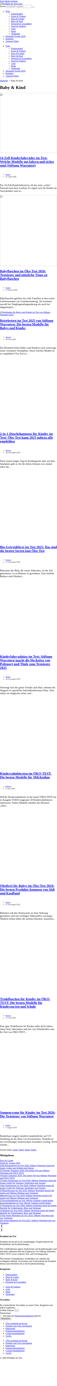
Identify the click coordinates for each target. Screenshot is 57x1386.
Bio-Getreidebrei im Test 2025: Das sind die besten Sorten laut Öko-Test (28, 549)
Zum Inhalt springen (9, 1)
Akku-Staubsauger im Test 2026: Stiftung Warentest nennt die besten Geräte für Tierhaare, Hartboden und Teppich (27, 1186)
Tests (8, 11)
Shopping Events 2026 (15, 36)
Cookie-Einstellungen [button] (15, 1333)
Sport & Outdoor (18, 26)
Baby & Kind (17, 21)
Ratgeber (9, 39)
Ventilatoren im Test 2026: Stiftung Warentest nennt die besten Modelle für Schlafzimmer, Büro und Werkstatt (27, 1211)
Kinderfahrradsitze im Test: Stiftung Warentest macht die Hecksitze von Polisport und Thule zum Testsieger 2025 (26, 662)
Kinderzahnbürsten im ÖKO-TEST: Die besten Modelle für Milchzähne (25, 775)
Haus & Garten (17, 19)
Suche (2, 6)
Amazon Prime (12, 41)
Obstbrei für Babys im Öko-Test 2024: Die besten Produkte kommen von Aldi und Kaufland (27, 889)
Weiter (33, 1150)
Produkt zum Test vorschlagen (19, 1326)
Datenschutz (5, 1313)
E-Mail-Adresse (7, 1310)
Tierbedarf (15, 34)
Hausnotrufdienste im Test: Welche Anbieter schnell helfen (25, 1203)
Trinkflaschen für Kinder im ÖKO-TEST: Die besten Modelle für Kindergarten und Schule (25, 1002)
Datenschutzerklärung (24, 1316)
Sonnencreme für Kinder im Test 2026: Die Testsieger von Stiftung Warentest (27, 1114)
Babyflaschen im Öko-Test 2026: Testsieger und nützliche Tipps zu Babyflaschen (23, 274)
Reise (13, 31)
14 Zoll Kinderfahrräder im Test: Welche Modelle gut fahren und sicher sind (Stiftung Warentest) (27, 161)
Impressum (10, 1328)
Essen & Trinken (18, 16)
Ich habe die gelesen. (22, 1316)
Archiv (9, 1336)
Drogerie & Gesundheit (21, 24)
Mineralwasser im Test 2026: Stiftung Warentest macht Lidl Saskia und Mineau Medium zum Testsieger (26, 1196)
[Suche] (33, 1363)
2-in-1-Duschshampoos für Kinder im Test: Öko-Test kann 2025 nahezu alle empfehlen (26, 437)
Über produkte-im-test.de (16, 1323)
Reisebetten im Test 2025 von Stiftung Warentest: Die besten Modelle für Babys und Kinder (26, 324)
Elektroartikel (17, 14)
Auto (13, 29)
